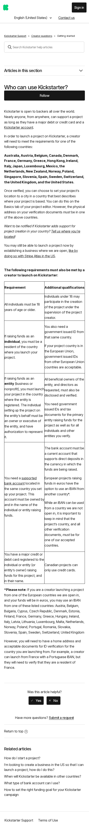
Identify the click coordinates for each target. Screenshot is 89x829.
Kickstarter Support (15, 35)
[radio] (36, 700)
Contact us (66, 18)
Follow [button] (44, 95)
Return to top (13, 731)
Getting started (66, 35)
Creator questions (41, 35)
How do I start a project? (22, 758)
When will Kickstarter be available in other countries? (42, 776)
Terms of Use (48, 820)
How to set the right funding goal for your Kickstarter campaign (42, 792)
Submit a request (61, 718)
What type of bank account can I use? (32, 783)
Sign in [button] (79, 7)
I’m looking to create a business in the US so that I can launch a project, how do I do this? (44, 767)
